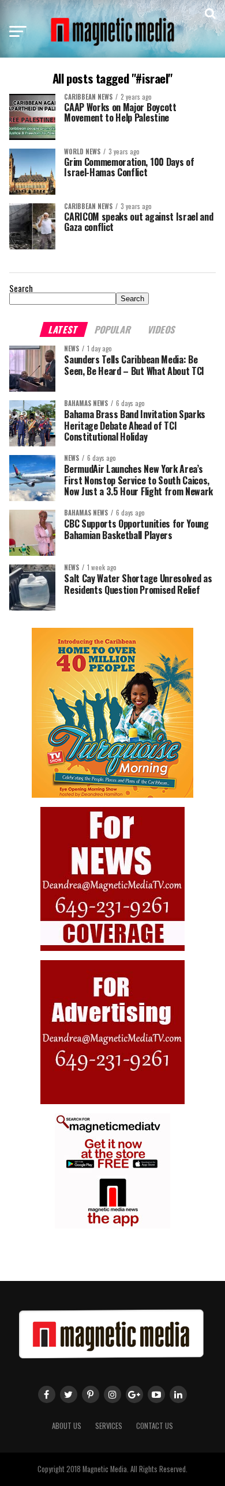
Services (108, 1425)
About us (66, 1425)
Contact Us (154, 1425)
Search (21, 288)
